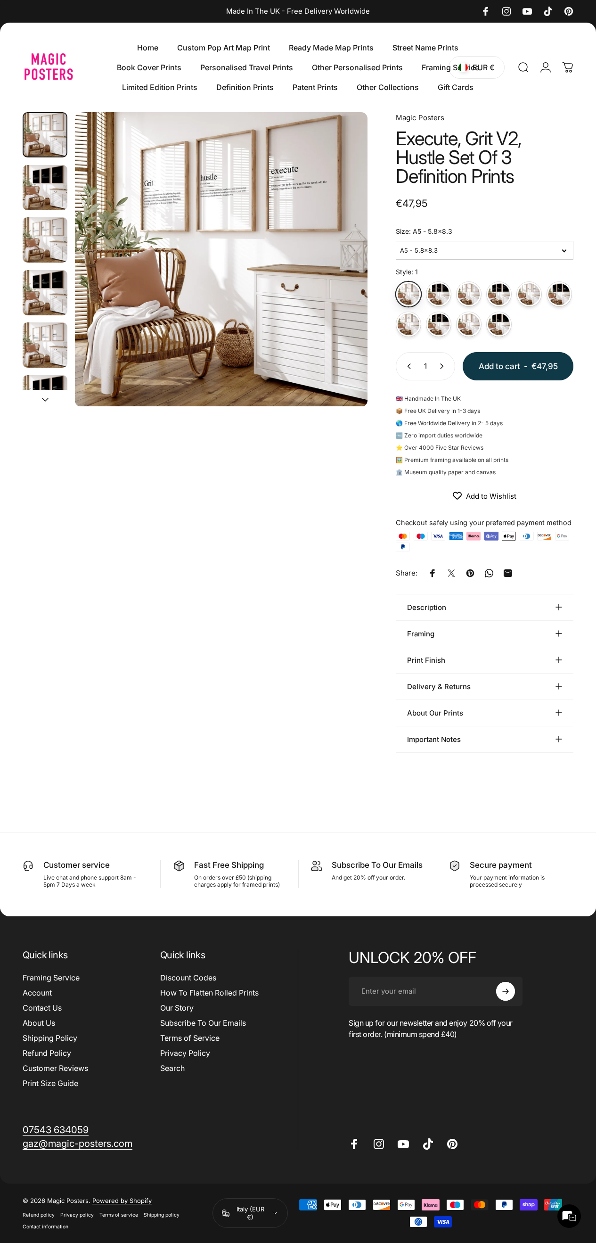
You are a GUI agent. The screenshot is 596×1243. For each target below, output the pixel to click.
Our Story (177, 1008)
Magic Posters (420, 117)
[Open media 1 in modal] (221, 259)
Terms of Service (190, 1038)
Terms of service (118, 1215)
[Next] (343, 275)
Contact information (45, 1227)
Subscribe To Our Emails (203, 1023)
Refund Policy (47, 1053)
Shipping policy (162, 1215)
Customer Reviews (55, 1068)
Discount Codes (188, 977)
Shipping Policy (50, 1038)
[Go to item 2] (45, 187)
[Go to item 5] (45, 345)
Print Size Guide (50, 1083)
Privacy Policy (185, 1053)
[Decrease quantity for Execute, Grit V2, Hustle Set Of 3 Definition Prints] (407, 366)
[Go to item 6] (45, 397)
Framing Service (51, 977)
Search (172, 1068)
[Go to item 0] (45, 134)
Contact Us (42, 1008)
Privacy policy (77, 1215)
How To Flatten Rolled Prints (209, 992)
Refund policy (39, 1215)
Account (37, 992)
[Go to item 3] (45, 240)
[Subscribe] (505, 991)
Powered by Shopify (122, 1200)
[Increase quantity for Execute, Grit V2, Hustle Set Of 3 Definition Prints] (444, 366)
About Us (39, 1023)
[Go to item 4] (45, 292)
